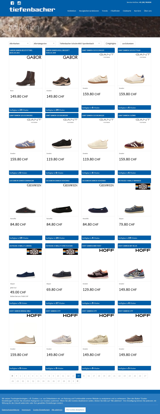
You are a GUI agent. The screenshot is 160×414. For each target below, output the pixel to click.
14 (79, 376)
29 (18, 381)
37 (59, 381)
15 (84, 376)
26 (140, 376)
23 (125, 376)
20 (109, 376)
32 (33, 381)
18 (99, 376)
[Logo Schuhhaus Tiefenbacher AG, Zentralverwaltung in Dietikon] (32, 9)
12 (68, 376)
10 (58, 376)
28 (13, 381)
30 (23, 381)
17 (94, 376)
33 (38, 381)
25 (135, 376)
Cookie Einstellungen (41, 410)
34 (43, 381)
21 (114, 376)
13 (73, 376)
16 (89, 376)
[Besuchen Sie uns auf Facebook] (12, 3)
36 (54, 381)
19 (104, 376)
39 (69, 381)
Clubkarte (127, 10)
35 (49, 381)
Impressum (26, 410)
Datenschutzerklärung (10, 410)
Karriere (137, 10)
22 (119, 376)
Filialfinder (115, 10)
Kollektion (72, 10)
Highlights (112, 43)
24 (130, 376)
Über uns (148, 10)
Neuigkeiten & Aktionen (89, 10)
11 (63, 376)
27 (145, 376)
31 (28, 381)
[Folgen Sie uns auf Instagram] (19, 3)
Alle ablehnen (57, 410)
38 (64, 381)
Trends (105, 10)
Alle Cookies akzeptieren (75, 410)
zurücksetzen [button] (128, 43)
